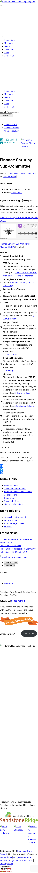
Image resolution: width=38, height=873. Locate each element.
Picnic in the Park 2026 (10, 545)
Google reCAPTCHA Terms (21, 860)
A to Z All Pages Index (14, 523)
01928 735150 (18, 601)
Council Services (11, 127)
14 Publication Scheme (23, 406)
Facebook (8, 583)
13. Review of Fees (21, 393)
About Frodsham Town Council (18, 491)
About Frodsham (11, 131)
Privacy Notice (10, 520)
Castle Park (16, 192)
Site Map (8, 526)
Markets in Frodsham (13, 504)
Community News (12, 501)
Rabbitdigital (6, 857)
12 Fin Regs (8, 370)
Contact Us (9, 56)
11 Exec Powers (10, 354)
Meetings (8, 43)
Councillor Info (10, 124)
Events (7, 46)
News (6, 52)
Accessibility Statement (15, 517)
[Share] (19, 472)
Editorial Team (9, 176)
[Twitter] (19, 469)
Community (9, 49)
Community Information (15, 488)
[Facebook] (19, 466)
